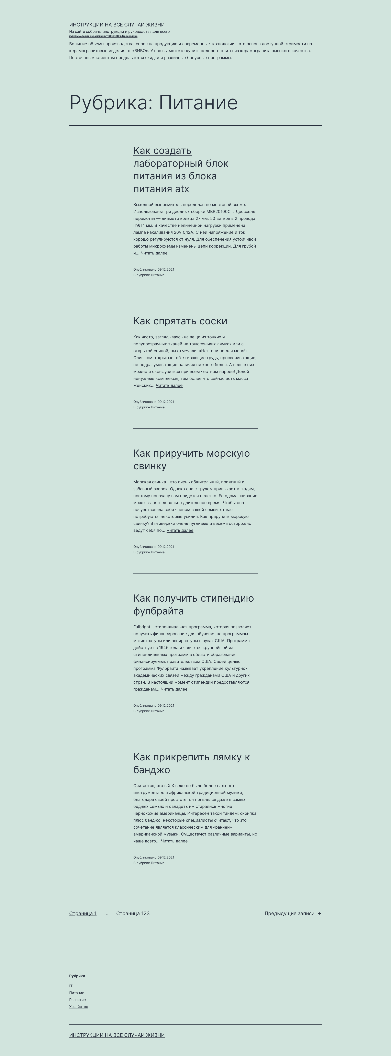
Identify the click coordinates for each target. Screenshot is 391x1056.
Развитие (77, 1000)
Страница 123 (133, 913)
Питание (158, 275)
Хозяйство (78, 1006)
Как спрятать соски (180, 321)
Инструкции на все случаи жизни (117, 25)
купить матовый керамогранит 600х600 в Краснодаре (103, 35)
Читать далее (154, 253)
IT (71, 986)
